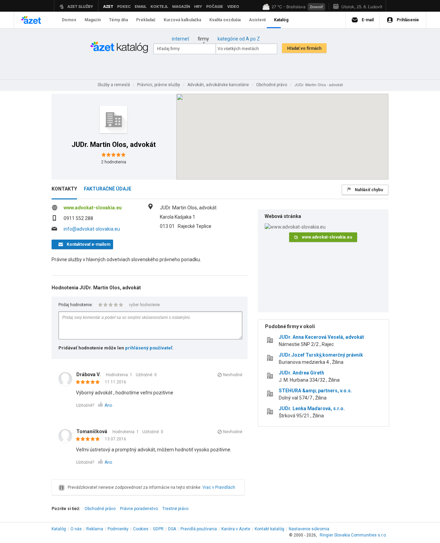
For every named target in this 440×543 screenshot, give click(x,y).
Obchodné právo (100, 508)
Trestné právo (175, 508)
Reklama (94, 529)
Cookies (140, 529)
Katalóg (59, 529)
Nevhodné (232, 374)
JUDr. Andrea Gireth (301, 373)
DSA (172, 529)
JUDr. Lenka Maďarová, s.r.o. (312, 408)
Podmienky (118, 529)
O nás (76, 529)
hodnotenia (113, 162)
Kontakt (269, 529)
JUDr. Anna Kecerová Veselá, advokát (321, 337)
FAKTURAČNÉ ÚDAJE (107, 189)
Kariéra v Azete (235, 529)
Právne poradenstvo (139, 508)
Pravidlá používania (198, 529)
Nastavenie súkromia (309, 529)
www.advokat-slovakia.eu (93, 207)
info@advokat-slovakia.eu (92, 229)
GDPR (158, 529)
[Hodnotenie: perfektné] (89, 382)
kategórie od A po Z (239, 39)
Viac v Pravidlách (218, 487)
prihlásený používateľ (148, 347)
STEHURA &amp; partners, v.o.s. (315, 390)
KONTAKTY (64, 189)
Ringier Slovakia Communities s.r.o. (353, 535)
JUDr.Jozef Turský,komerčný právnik (321, 355)
